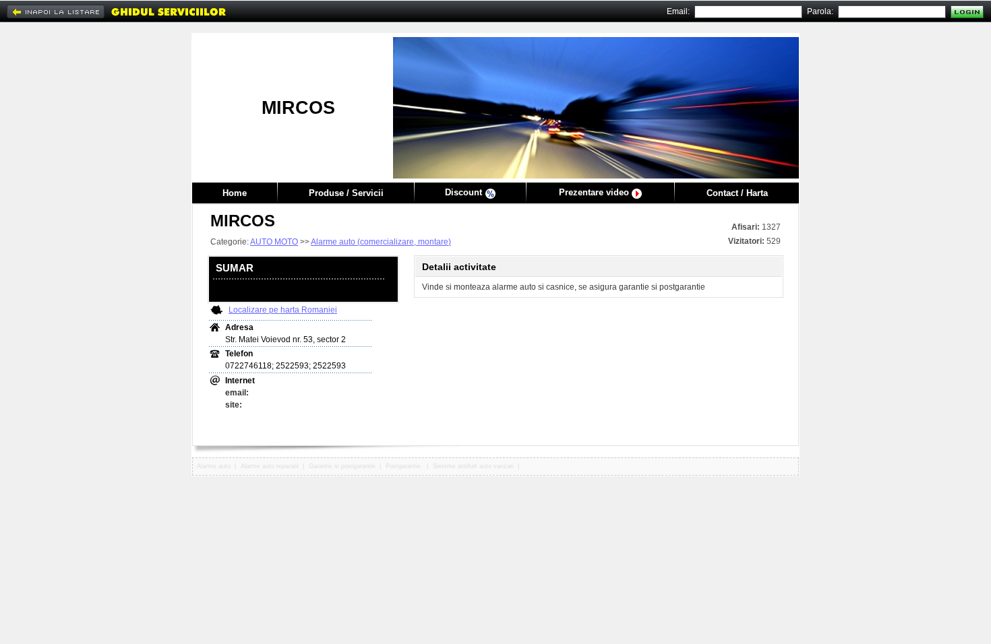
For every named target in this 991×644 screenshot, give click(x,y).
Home (234, 193)
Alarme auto (214, 466)
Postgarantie (404, 466)
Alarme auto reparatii (270, 466)
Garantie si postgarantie (342, 466)
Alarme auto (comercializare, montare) (381, 242)
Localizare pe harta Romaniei (283, 310)
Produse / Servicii (346, 193)
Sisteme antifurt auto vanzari (473, 466)
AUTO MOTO (274, 242)
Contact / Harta (737, 193)
